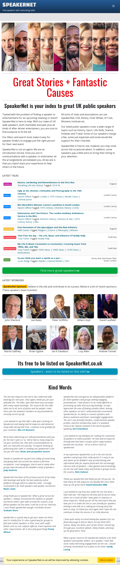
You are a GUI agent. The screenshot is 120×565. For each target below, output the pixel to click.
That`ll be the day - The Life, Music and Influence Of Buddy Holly (51, 235)
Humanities (8, 229)
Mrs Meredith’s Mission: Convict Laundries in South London (49, 204)
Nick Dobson (81, 472)
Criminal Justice (25, 199)
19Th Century (56, 196)
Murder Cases (71, 196)
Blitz (37, 222)
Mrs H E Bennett (26, 430)
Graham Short (11, 510)
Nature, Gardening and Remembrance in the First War (46, 182)
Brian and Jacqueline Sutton (35, 451)
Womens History (63, 207)
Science (51, 230)
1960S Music (59, 249)
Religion (42, 230)
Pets (67, 261)
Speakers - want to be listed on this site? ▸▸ (60, 371)
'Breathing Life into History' (31, 185)
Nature (7, 260)
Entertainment (10, 237)
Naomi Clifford (25, 196)
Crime (76, 207)
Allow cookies (106, 560)
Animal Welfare (55, 261)
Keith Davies (24, 230)
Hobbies (7, 184)
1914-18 (56, 185)
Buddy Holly (43, 238)
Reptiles (42, 261)
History (7, 195)
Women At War (65, 219)
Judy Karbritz (10, 470)
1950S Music (44, 249)
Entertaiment (24, 252)
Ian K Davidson (80, 428)
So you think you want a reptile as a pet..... (40, 258)
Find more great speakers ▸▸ (60, 270)
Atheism (74, 230)
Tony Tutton (24, 238)
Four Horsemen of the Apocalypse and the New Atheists (47, 227)
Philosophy (63, 230)
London (43, 196)
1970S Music (73, 249)
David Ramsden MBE (96, 484)
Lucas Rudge (24, 261)
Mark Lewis (10, 488)
